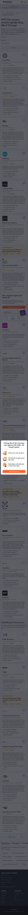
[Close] (25, 442)
